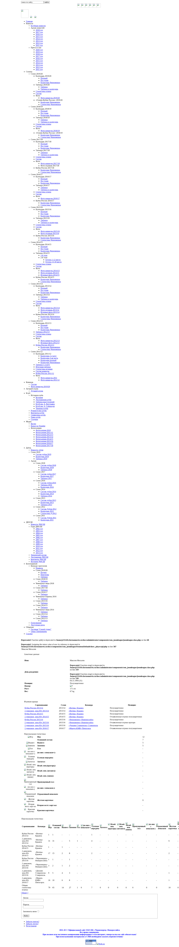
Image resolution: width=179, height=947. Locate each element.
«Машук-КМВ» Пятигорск (80, 728)
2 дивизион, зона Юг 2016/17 (37, 728)
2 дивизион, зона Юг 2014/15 (37, 717)
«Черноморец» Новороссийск (81, 720)
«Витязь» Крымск (76, 708)
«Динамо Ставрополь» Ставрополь (83, 725)
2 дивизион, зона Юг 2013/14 (37, 711)
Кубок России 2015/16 (34, 720)
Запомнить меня (30, 911)
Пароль (26, 905)
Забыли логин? (32, 924)
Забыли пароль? (32, 922)
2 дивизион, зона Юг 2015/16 (37, 722)
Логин (25, 898)
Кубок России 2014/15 (34, 714)
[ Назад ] (24, 893)
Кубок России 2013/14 (34, 708)
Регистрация (31, 926)
